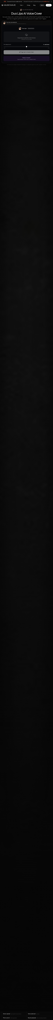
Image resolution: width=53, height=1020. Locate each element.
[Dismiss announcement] (51, 1)
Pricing (28, 5)
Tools (21, 5)
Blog (34, 5)
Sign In (42, 5)
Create (48, 5)
